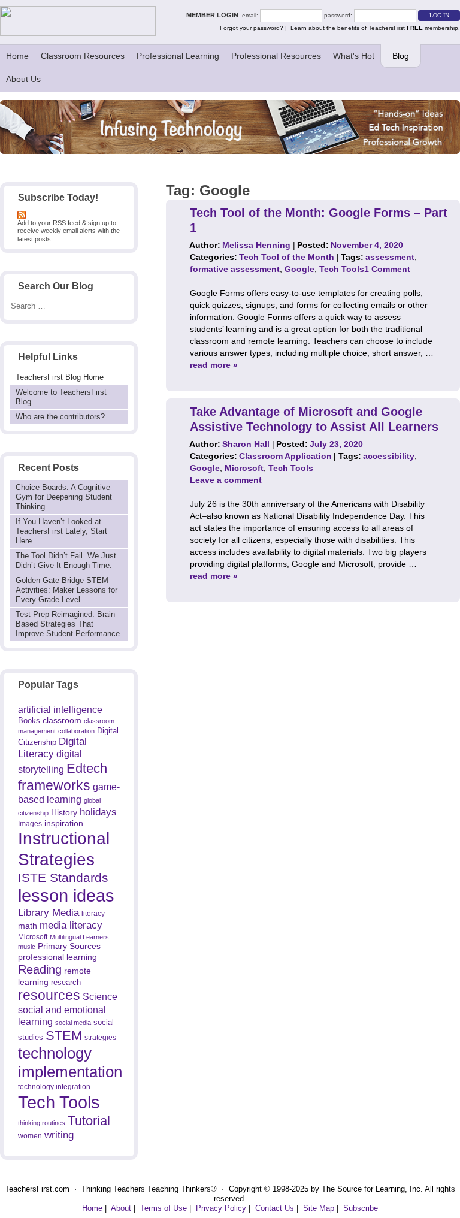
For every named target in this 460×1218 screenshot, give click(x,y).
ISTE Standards (63, 878)
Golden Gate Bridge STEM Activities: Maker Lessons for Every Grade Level (66, 590)
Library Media (48, 912)
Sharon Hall (246, 444)
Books (29, 720)
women (30, 1136)
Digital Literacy (52, 748)
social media (73, 1022)
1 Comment (387, 269)
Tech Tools (59, 1102)
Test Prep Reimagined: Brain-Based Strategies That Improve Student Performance (68, 624)
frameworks (54, 785)
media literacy (71, 925)
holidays (98, 812)
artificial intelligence (60, 710)
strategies (100, 1037)
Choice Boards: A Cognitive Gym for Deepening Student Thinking (64, 497)
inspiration (63, 823)
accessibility (388, 456)
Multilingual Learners (79, 937)
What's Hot (353, 56)
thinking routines (41, 1122)
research (66, 982)
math (27, 925)
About (121, 1208)
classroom (62, 720)
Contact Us (274, 1208)
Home (17, 56)
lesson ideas (66, 895)
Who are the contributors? (60, 416)
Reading (40, 969)
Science (100, 996)
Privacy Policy (221, 1208)
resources (49, 995)
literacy (93, 913)
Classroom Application (285, 456)
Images (30, 823)
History (64, 812)
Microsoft (32, 937)
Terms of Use (163, 1208)
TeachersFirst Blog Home (60, 377)
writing (59, 1135)
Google (299, 269)
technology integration (54, 1086)
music (26, 946)
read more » (214, 365)
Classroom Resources (83, 56)
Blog (400, 56)
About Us (23, 79)
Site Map (318, 1208)
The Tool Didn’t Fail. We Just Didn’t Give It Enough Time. (66, 560)
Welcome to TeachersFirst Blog (61, 397)
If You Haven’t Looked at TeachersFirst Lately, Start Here (61, 531)
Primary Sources (69, 946)
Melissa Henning (256, 245)
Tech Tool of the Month (286, 257)
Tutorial (89, 1120)
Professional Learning (178, 56)
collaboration (76, 731)
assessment (389, 257)
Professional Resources (276, 56)
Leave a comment (226, 480)
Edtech (86, 768)
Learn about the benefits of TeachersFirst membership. (375, 28)
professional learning (57, 957)
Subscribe (360, 1208)
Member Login (214, 15)
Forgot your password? (251, 28)
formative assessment (235, 269)
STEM (64, 1035)
